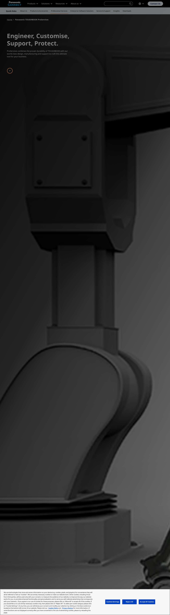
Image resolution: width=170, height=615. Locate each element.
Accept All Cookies (147, 602)
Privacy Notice (67, 608)
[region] (85, 602)
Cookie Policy (53, 608)
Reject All (129, 602)
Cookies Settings (112, 602)
